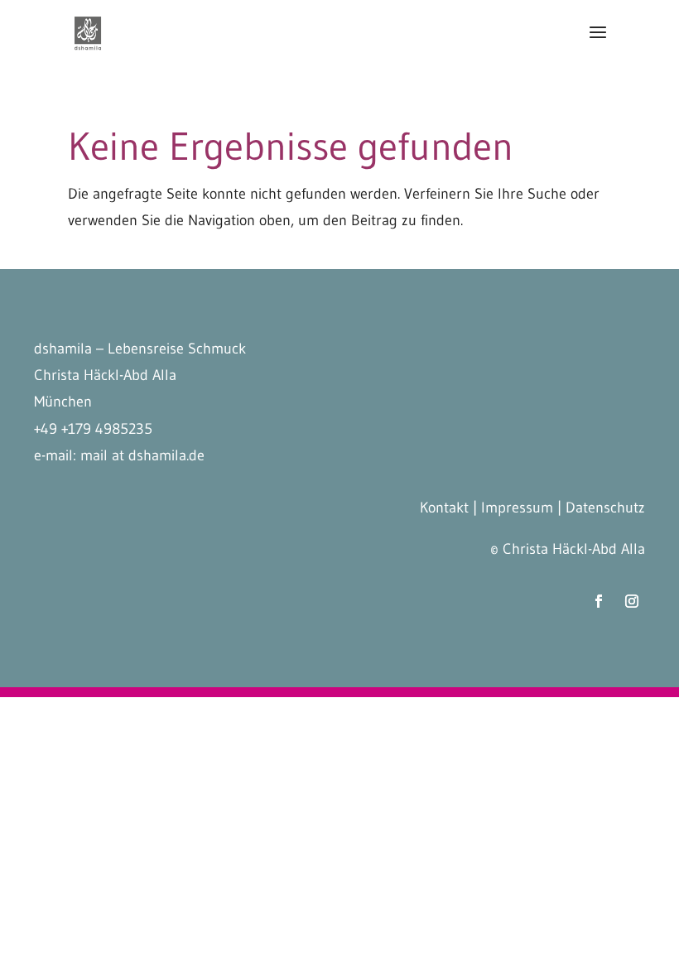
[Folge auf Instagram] (632, 601)
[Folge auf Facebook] (598, 601)
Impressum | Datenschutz (563, 507)
